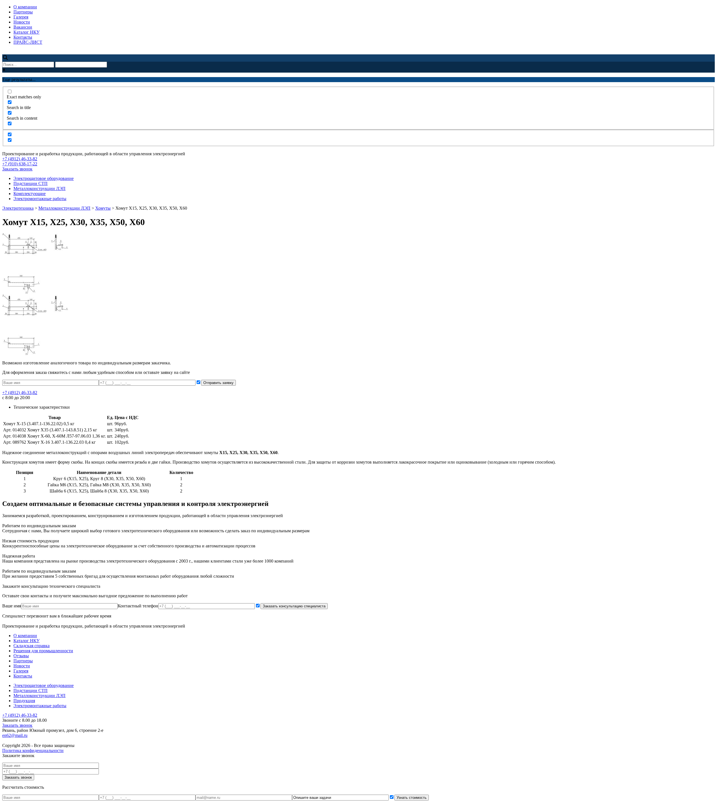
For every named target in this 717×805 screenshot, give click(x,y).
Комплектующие (29, 193)
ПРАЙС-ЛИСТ (27, 42)
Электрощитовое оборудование (43, 178)
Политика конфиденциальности (33, 750)
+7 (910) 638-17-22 (19, 163)
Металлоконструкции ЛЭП (39, 188)
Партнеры (23, 12)
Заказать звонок (17, 168)
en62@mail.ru (14, 735)
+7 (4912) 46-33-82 (19, 158)
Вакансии (22, 27)
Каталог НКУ (26, 32)
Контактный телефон (138, 605)
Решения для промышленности (43, 650)
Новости (21, 22)
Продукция (24, 700)
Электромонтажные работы (39, 198)
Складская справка (31, 645)
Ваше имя (11, 605)
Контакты (22, 37)
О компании (25, 6)
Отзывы (21, 655)
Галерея (20, 17)
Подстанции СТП (30, 183)
